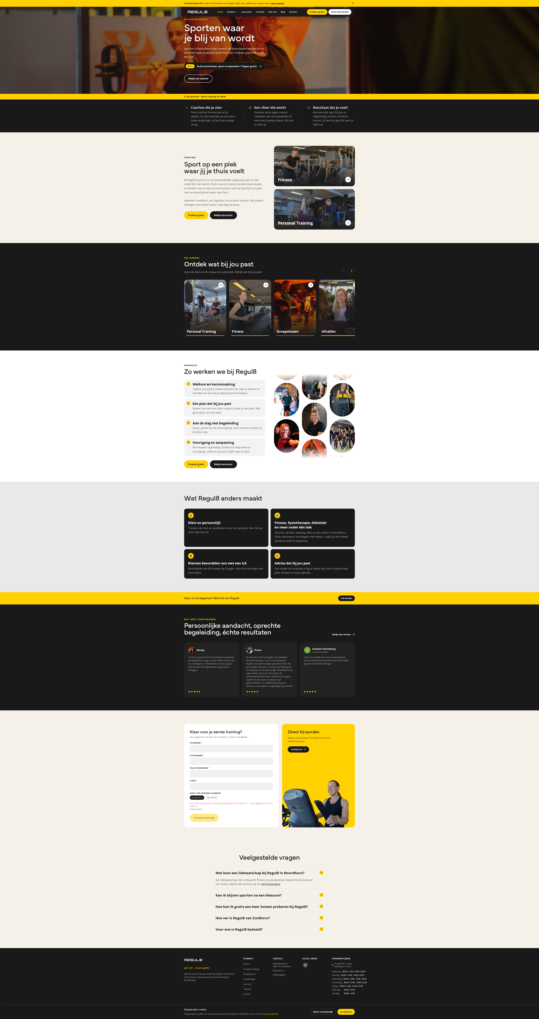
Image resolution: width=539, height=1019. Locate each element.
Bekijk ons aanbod (198, 78)
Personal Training (251, 969)
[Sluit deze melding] (353, 3)
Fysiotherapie (249, 979)
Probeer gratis (317, 12)
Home (220, 12)
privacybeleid (272, 1014)
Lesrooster (246, 12)
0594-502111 (279, 970)
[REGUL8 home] (197, 11)
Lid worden (346, 598)
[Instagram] (305, 965)
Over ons (272, 12)
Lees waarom (277, 3)
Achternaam (197, 755)
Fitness (246, 964)
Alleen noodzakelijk (323, 1011)
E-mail (194, 781)
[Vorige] (343, 270)
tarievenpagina (270, 884)
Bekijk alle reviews (341, 634)
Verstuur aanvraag (204, 817)
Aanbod (231, 12)
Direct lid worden (340, 12)
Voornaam (196, 743)
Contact (293, 12)
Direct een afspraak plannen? (205, 793)
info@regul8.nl (279, 974)
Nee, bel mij (212, 797)
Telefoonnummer (200, 768)
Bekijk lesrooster (223, 215)
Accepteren (346, 1011)
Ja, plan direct (197, 797)
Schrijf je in (296, 749)
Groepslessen (249, 974)
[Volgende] (351, 270)
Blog (283, 12)
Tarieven (260, 12)
